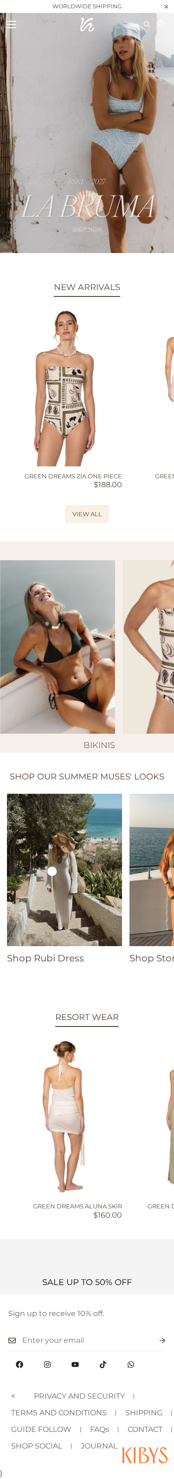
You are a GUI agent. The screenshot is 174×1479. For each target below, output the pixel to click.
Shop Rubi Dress (45, 958)
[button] (161, 24)
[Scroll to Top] (157, 1430)
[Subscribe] (155, 1340)
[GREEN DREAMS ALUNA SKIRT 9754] (64, 1117)
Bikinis (99, 745)
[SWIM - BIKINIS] (57, 647)
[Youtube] (75, 1364)
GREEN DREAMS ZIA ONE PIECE (73, 476)
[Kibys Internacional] (87, 24)
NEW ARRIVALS (87, 287)
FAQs (99, 1429)
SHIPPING (143, 1412)
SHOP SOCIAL (36, 1446)
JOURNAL (99, 1446)
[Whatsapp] (131, 1364)
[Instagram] (47, 1364)
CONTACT (145, 1429)
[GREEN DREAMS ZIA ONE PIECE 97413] (64, 387)
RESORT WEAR (87, 1017)
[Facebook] (19, 1364)
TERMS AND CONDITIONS (59, 1412)
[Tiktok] (103, 1364)
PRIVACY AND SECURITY (79, 1396)
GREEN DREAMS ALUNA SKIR (77, 1206)
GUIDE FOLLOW (41, 1429)
